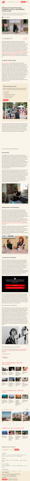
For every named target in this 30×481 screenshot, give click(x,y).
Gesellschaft (25, 460)
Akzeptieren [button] (10, 479)
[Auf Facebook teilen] (6, 358)
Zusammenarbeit (7, 465)
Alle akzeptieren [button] (5, 479)
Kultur (11, 460)
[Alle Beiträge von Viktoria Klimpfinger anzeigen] (2, 17)
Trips (13, 460)
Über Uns (3, 465)
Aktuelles (16, 371)
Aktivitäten (7, 460)
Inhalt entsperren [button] (15, 285)
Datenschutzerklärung (19, 465)
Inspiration (3, 371)
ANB (26, 465)
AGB (24, 465)
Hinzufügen (25, 38)
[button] (8, 358)
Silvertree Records (13, 55)
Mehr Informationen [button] (15, 283)
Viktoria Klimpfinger (7, 17)
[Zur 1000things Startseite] (3, 2)
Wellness (20, 460)
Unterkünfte (16, 460)
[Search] (8, 2)
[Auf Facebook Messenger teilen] (4, 358)
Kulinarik (3, 460)
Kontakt (14, 465)
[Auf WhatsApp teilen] (3, 358)
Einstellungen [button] (15, 479)
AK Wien (5, 89)
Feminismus (20, 350)
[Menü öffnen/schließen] (27, 2)
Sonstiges (3, 461)
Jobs (11, 465)
